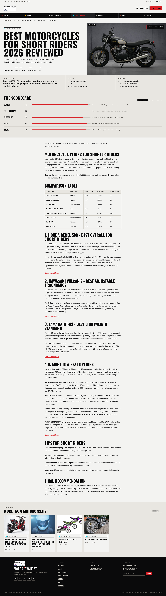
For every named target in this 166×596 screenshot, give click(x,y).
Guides (100, 15)
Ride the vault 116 (142, 8)
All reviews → (156, 511)
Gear (29, 15)
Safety (124, 15)
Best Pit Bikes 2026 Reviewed (68, 540)
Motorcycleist (8, 20)
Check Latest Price (52, 273)
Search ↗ (159, 1)
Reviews (6, 15)
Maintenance (56, 15)
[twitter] (33, 579)
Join (149, 573)
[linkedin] (24, 579)
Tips (17, 20)
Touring (149, 15)
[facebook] (15, 579)
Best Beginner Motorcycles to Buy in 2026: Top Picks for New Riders (43, 543)
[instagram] (20, 579)
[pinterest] (29, 579)
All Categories (96, 569)
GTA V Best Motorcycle (96, 539)
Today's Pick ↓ (156, 8)
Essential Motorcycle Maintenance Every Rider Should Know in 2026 (15, 543)
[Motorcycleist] (10, 8)
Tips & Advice (149, 1)
